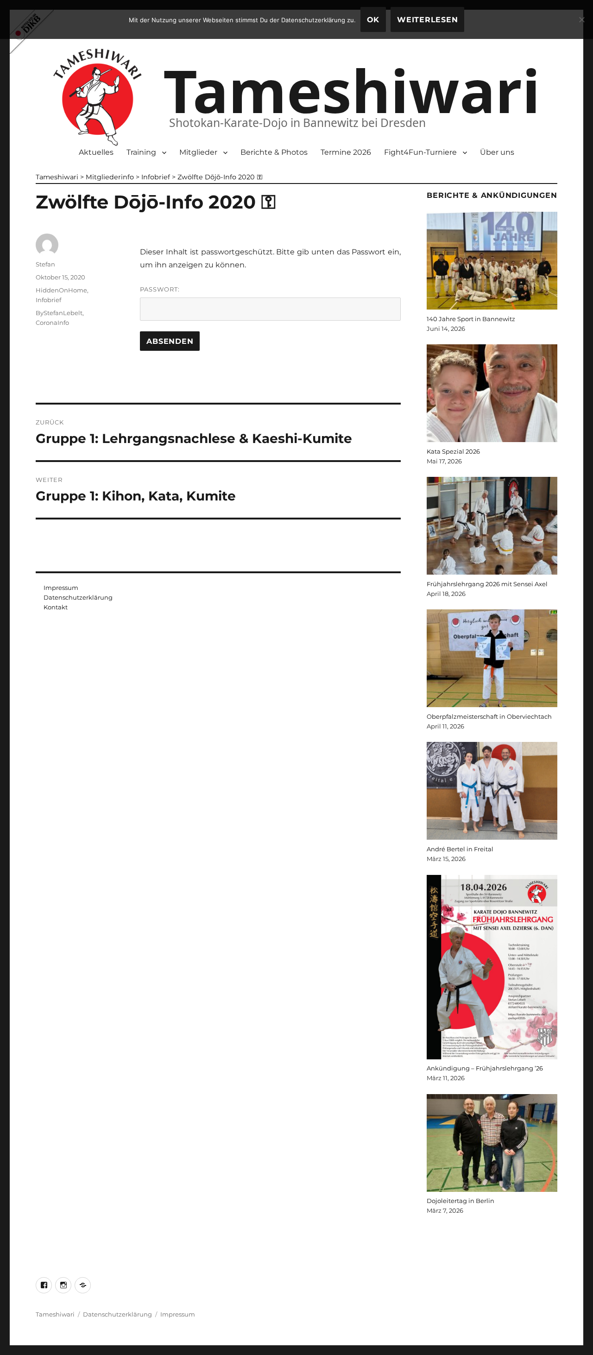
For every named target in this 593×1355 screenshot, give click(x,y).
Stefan (45, 264)
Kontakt (56, 607)
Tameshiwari (351, 90)
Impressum (61, 587)
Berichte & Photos (274, 152)
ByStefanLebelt (59, 313)
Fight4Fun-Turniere (420, 152)
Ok (373, 19)
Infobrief (48, 300)
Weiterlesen (427, 19)
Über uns (497, 152)
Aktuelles (96, 152)
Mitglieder (198, 152)
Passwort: (160, 289)
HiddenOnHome (61, 290)
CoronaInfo (52, 322)
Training (141, 152)
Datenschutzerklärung (78, 597)
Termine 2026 (346, 152)
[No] (581, 19)
